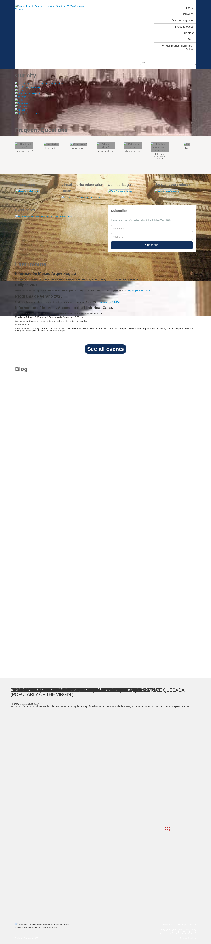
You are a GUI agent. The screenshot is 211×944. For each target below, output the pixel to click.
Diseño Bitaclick (188, 938)
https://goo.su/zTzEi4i (109, 302)
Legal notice (168, 924)
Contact (192, 924)
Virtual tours (25, 185)
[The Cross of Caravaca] (105, 86)
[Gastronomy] (105, 103)
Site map (181, 924)
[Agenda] (105, 109)
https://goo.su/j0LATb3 (139, 290)
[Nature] (105, 90)
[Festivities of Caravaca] (105, 93)
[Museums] (105, 106)
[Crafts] (105, 99)
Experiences (25, 210)
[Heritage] (105, 96)
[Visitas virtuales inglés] (27, 191)
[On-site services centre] (105, 113)
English (143, 7)
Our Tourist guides (122, 185)
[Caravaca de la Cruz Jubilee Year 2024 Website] (105, 83)
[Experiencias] (43, 216)
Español (129, 7)
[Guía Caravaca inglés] (120, 191)
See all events (105, 349)
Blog (21, 369)
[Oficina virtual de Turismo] (81, 197)
